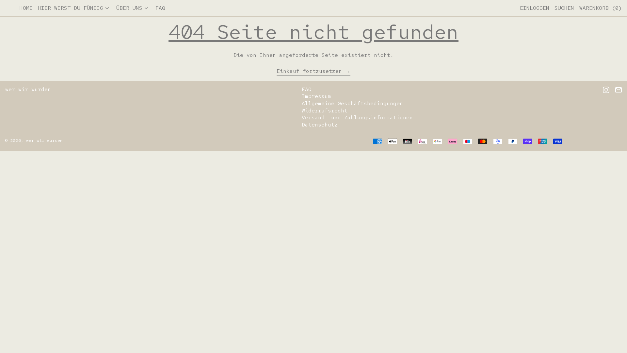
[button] (564, 8)
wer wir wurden (28, 89)
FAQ (307, 89)
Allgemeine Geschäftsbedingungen (352, 103)
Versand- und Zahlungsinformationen (357, 117)
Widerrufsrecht (324, 110)
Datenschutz (320, 124)
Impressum (316, 96)
